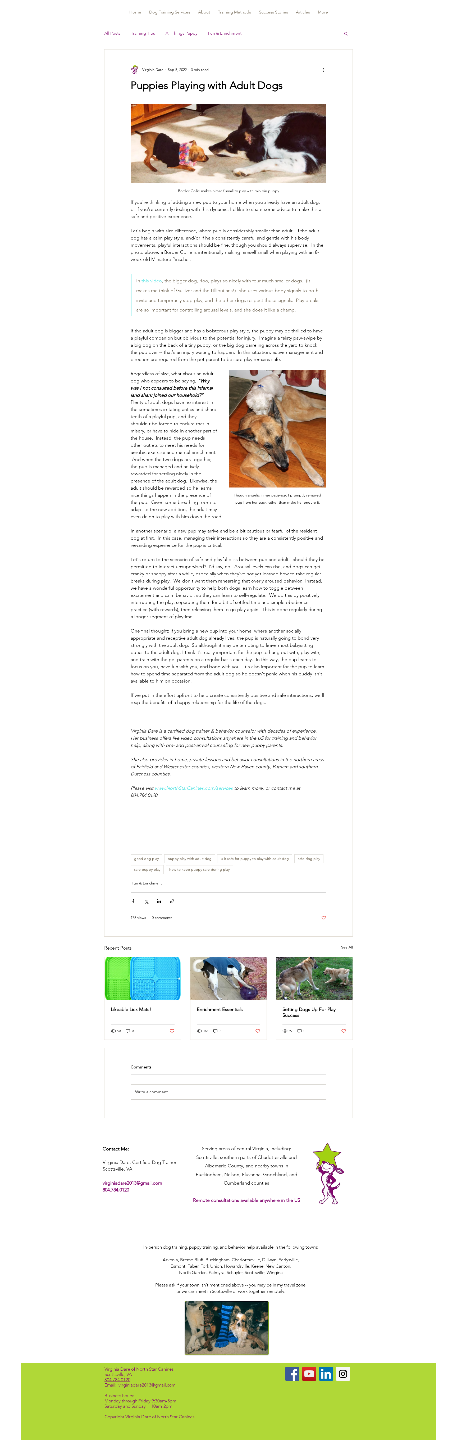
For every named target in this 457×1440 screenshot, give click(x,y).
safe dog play (309, 858)
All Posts (112, 33)
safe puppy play (147, 869)
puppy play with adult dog (190, 858)
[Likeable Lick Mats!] (142, 978)
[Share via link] (172, 901)
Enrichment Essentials (220, 1009)
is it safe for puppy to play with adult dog (255, 858)
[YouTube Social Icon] (309, 1374)
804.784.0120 (116, 1190)
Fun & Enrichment (224, 33)
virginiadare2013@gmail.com (132, 1183)
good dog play (146, 858)
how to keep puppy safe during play (199, 869)
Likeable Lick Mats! (131, 1009)
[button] (346, 33)
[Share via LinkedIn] (159, 901)
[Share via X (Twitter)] (146, 901)
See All (347, 947)
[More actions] (323, 69)
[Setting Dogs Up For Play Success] (314, 978)
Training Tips (143, 33)
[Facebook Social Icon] (292, 1374)
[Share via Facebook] (133, 901)
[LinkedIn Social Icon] (326, 1374)
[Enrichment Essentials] (228, 978)
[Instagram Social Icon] (343, 1374)
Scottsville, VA (118, 1374)
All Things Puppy (181, 33)
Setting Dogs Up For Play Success (309, 1012)
